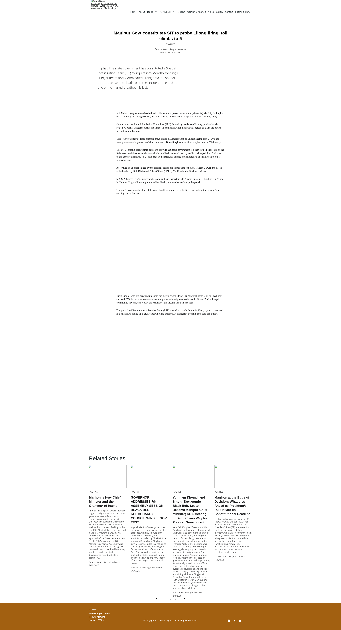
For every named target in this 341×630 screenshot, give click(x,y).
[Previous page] (156, 599)
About (142, 12)
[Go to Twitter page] (234, 620)
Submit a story (242, 12)
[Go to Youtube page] (240, 620)
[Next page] (184, 599)
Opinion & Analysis (196, 12)
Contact (229, 12)
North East (165, 12)
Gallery (219, 12)
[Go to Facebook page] (229, 620)
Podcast (181, 12)
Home (133, 12)
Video (211, 12)
